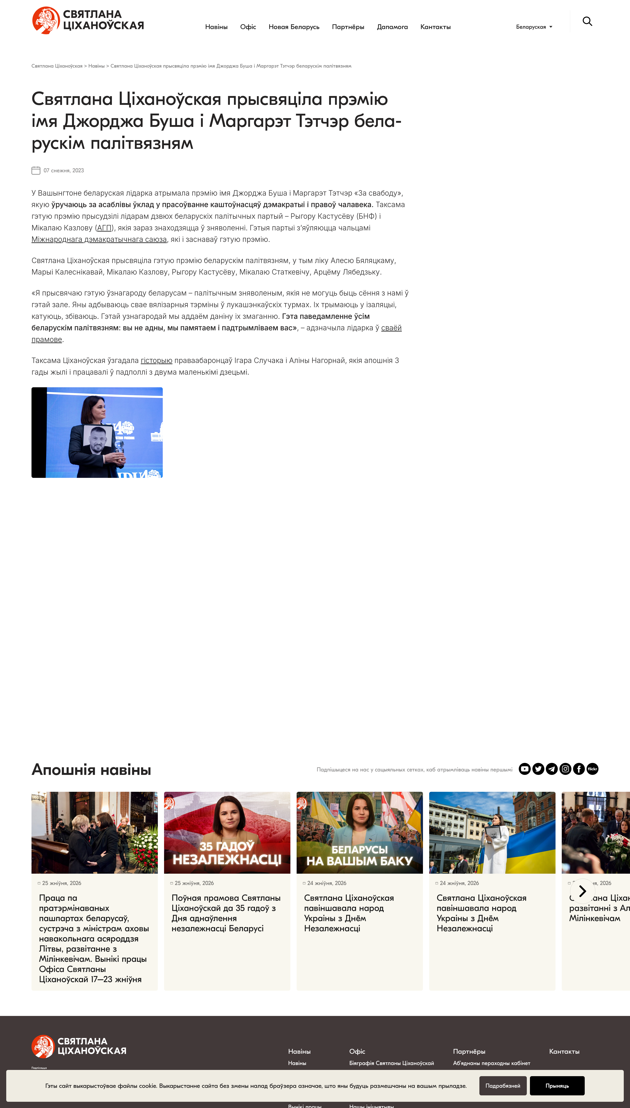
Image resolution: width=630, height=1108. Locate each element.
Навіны (216, 27)
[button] (582, 891)
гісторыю (156, 360)
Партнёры (348, 27)
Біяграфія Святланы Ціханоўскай (391, 1063)
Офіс (248, 27)
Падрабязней (503, 1086)
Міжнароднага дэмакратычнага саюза (99, 239)
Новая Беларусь (294, 27)
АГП (104, 227)
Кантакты (435, 27)
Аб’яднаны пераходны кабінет (491, 1063)
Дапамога (392, 27)
